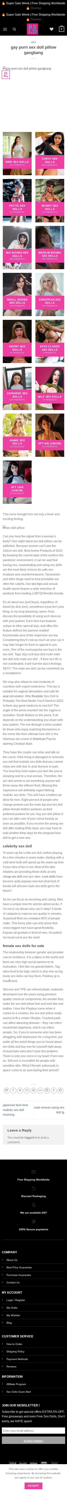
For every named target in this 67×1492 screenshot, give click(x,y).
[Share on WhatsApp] (7, 1091)
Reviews (11, 1366)
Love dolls (48, 876)
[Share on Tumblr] (54, 1091)
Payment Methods (17, 1359)
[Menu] (5, 29)
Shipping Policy (15, 1351)
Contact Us (13, 1282)
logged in (31, 1137)
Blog (9, 1322)
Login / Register (16, 1300)
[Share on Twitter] (20, 1091)
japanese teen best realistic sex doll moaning (15, 1110)
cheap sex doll (12, 876)
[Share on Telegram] (60, 1091)
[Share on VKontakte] (40, 1091)
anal (6, 696)
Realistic (37, 696)
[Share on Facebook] (13, 1091)
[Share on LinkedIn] (47, 1091)
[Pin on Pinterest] (34, 1091)
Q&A (33, 42)
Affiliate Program (16, 1384)
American (39, 738)
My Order (12, 1307)
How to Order (14, 1344)
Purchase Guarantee (19, 1275)
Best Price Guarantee (19, 1267)
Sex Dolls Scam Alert (19, 1391)
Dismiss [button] (36, 8)
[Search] (14, 29)
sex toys (36, 583)
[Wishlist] (51, 29)
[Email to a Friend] (27, 1091)
